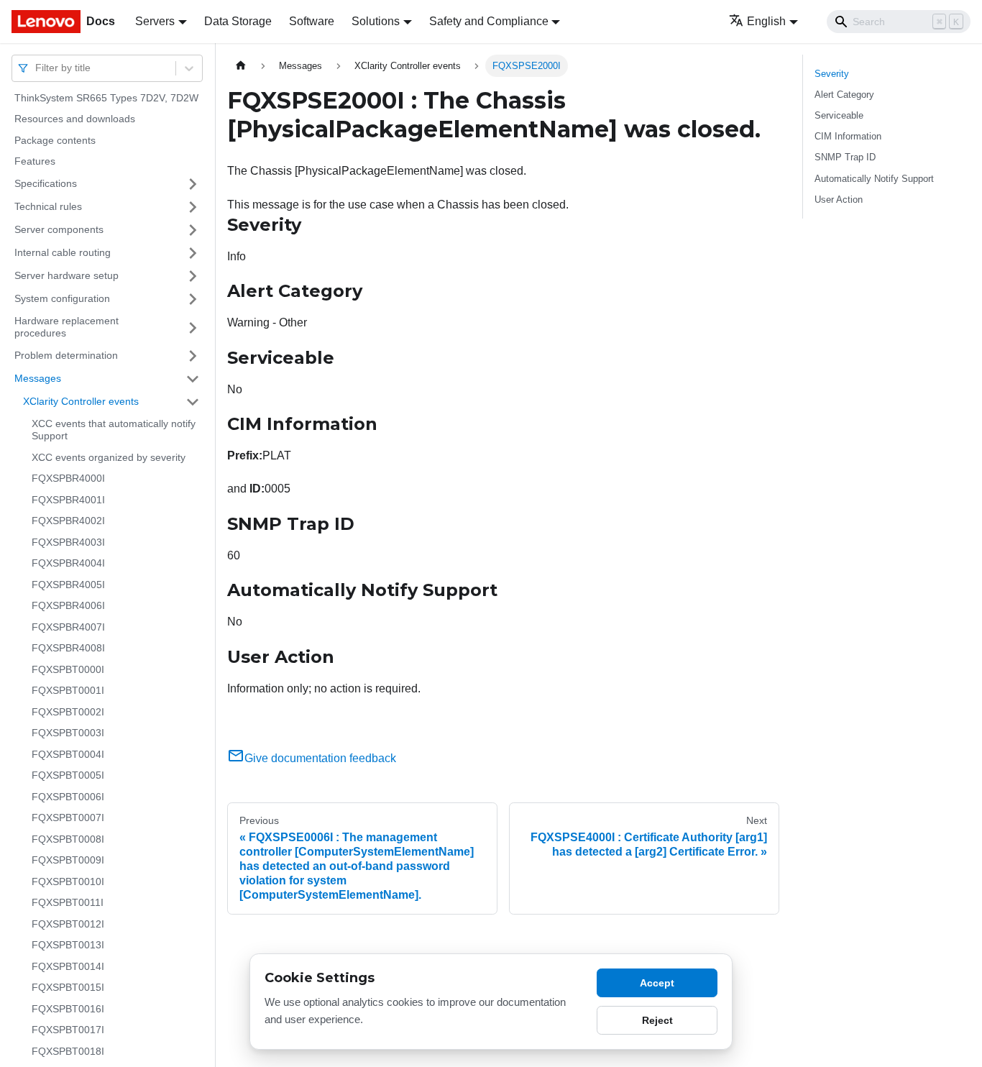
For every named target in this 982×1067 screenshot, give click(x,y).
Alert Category (844, 94)
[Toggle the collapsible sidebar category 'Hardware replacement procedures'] (192, 327)
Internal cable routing (62, 252)
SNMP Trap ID (845, 157)
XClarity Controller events (81, 401)
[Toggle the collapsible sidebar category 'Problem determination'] (192, 355)
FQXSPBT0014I (68, 966)
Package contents (55, 140)
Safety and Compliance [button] (489, 21)
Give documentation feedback (320, 758)
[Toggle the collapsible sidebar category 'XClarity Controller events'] (192, 401)
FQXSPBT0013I (68, 945)
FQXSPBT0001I (68, 691)
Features (34, 162)
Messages (37, 378)
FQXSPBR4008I (68, 648)
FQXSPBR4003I (68, 542)
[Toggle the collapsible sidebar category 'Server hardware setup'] (192, 276)
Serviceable (838, 115)
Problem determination (66, 355)
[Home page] (240, 66)
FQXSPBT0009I (68, 860)
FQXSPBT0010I (68, 881)
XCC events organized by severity (108, 457)
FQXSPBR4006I (68, 606)
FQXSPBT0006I (68, 796)
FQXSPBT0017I (68, 1030)
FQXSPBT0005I (68, 776)
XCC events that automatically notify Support (114, 430)
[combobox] (36, 68)
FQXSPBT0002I (68, 712)
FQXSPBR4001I (68, 499)
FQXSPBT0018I (68, 1051)
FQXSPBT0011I (68, 903)
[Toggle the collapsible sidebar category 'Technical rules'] (192, 207)
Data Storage (238, 21)
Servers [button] (155, 21)
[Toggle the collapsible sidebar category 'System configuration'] (192, 299)
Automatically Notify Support (874, 178)
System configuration (62, 298)
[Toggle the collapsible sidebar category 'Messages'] (192, 378)
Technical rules (48, 206)
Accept (657, 983)
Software (311, 21)
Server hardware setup (66, 275)
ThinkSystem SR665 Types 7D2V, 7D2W (106, 98)
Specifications (45, 183)
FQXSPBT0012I (68, 924)
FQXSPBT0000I (68, 669)
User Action (838, 199)
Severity (831, 73)
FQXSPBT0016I (68, 1009)
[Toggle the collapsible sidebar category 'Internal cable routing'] (192, 253)
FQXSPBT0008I (68, 839)
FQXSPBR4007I (68, 627)
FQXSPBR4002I (68, 521)
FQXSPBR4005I (68, 584)
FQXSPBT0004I (68, 754)
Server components (59, 229)
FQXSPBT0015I (68, 988)
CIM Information (847, 136)
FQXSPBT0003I (68, 733)
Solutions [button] (376, 21)
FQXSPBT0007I (68, 818)
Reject (657, 1020)
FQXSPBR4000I (68, 479)
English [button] (766, 21)
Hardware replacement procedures (66, 327)
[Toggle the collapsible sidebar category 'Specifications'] (192, 184)
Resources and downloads (74, 119)
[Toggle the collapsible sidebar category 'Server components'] (192, 230)
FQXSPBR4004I (68, 563)
